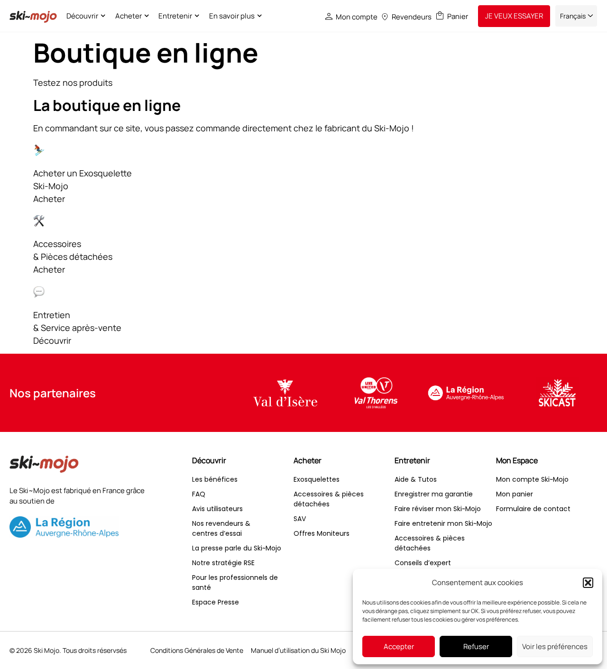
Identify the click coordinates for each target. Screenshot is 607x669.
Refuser (476, 646)
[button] (588, 582)
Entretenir (175, 16)
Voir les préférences (555, 646)
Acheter (128, 16)
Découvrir (82, 16)
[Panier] (439, 15)
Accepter (399, 646)
